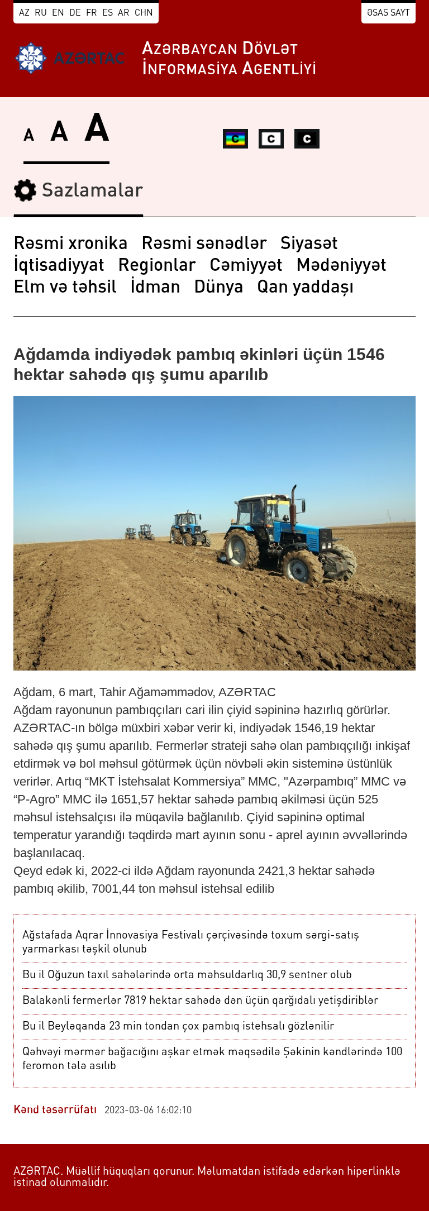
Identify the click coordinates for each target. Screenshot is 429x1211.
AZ (24, 13)
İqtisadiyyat (58, 266)
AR (124, 13)
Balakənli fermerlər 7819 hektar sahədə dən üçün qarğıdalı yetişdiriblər (200, 1001)
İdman (155, 288)
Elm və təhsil (65, 288)
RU (41, 13)
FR (91, 13)
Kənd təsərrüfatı (55, 1110)
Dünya (219, 288)
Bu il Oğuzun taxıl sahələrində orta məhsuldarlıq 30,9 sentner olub (187, 975)
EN (58, 13)
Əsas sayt (388, 13)
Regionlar (157, 266)
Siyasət (309, 244)
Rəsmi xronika (70, 244)
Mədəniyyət (341, 266)
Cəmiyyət (246, 266)
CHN (144, 13)
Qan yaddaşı (305, 288)
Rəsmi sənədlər (204, 244)
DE (75, 13)
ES (107, 13)
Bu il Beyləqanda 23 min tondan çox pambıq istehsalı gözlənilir (178, 1026)
